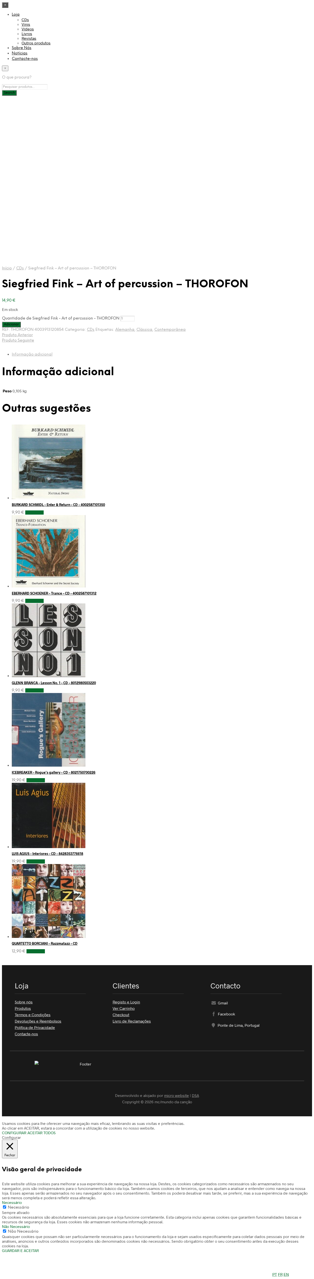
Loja (16, 15)
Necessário (18, 1207)
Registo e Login (126, 1001)
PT (274, 1274)
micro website (176, 1095)
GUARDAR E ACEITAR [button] (20, 1250)
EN (286, 1274)
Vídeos (28, 29)
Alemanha (124, 330)
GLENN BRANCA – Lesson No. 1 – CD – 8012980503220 (54, 683)
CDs (25, 19)
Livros (27, 33)
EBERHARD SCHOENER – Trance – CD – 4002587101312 (54, 593)
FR (280, 1274)
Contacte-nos (25, 59)
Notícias (19, 53)
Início (7, 268)
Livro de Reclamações (132, 1021)
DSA (195, 1095)
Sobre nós (24, 1001)
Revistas (29, 38)
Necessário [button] (12, 1202)
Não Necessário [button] (16, 1226)
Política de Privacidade (35, 1027)
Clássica (144, 330)
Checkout (121, 1014)
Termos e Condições (33, 1014)
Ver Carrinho (124, 1008)
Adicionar (34, 512)
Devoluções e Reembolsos (38, 1021)
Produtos (23, 1008)
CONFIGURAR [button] (14, 1132)
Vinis (26, 24)
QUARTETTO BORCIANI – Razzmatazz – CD (45, 943)
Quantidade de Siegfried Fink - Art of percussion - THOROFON (60, 318)
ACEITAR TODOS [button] (41, 1132)
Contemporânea (170, 330)
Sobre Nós (21, 48)
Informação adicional (32, 354)
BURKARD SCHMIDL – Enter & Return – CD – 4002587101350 (58, 505)
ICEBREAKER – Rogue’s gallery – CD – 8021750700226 (53, 772)
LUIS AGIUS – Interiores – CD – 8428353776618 (47, 854)
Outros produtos (36, 42)
